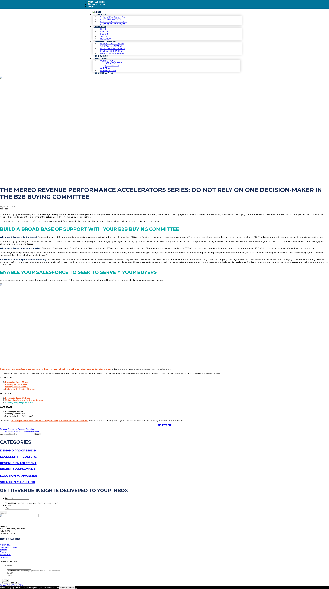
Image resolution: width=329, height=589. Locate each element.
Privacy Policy (6, 585)
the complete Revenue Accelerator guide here (34, 420)
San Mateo (5, 554)
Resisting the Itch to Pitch (16, 384)
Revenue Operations (26, 429)
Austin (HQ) (5, 545)
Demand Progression (18, 450)
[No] (76, 588)
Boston (3, 552)
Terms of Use (17, 585)
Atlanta (3, 549)
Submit (3, 513)
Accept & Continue (67, 588)
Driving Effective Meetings (16, 387)
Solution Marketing (17, 482)
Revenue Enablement (8, 429)
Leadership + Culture (18, 457)
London (4, 557)
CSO (2, 431)
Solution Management (19, 475)
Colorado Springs (8, 547)
